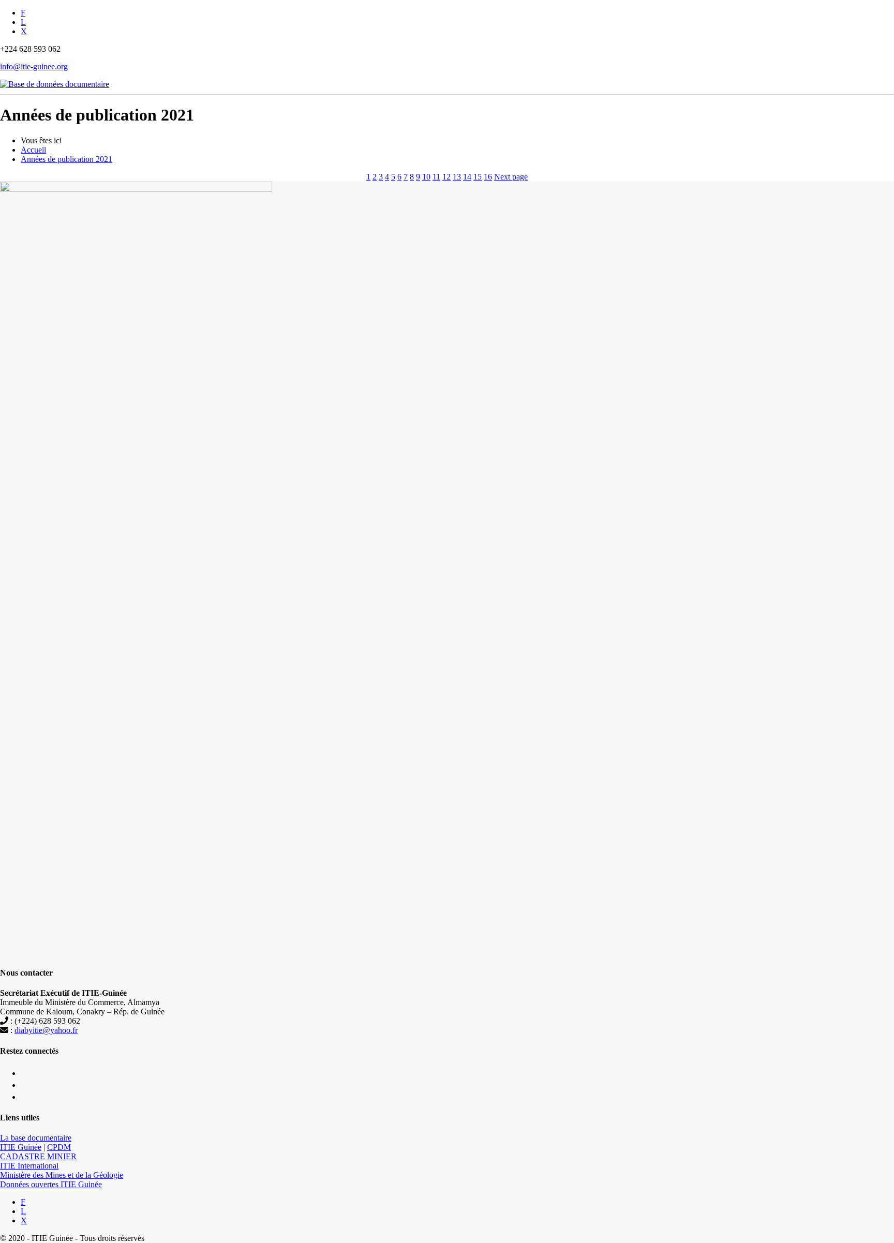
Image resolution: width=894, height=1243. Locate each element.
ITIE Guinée (20, 1147)
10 (426, 176)
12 (446, 176)
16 (488, 176)
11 (436, 176)
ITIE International (29, 1165)
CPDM (59, 1147)
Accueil (33, 149)
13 (457, 176)
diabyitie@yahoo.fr (46, 1030)
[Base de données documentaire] (54, 78)
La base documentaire (35, 1137)
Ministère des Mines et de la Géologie (61, 1175)
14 (467, 176)
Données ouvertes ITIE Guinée (51, 1184)
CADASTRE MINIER (38, 1156)
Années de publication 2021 (66, 159)
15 (477, 176)
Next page (511, 176)
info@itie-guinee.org (34, 66)
